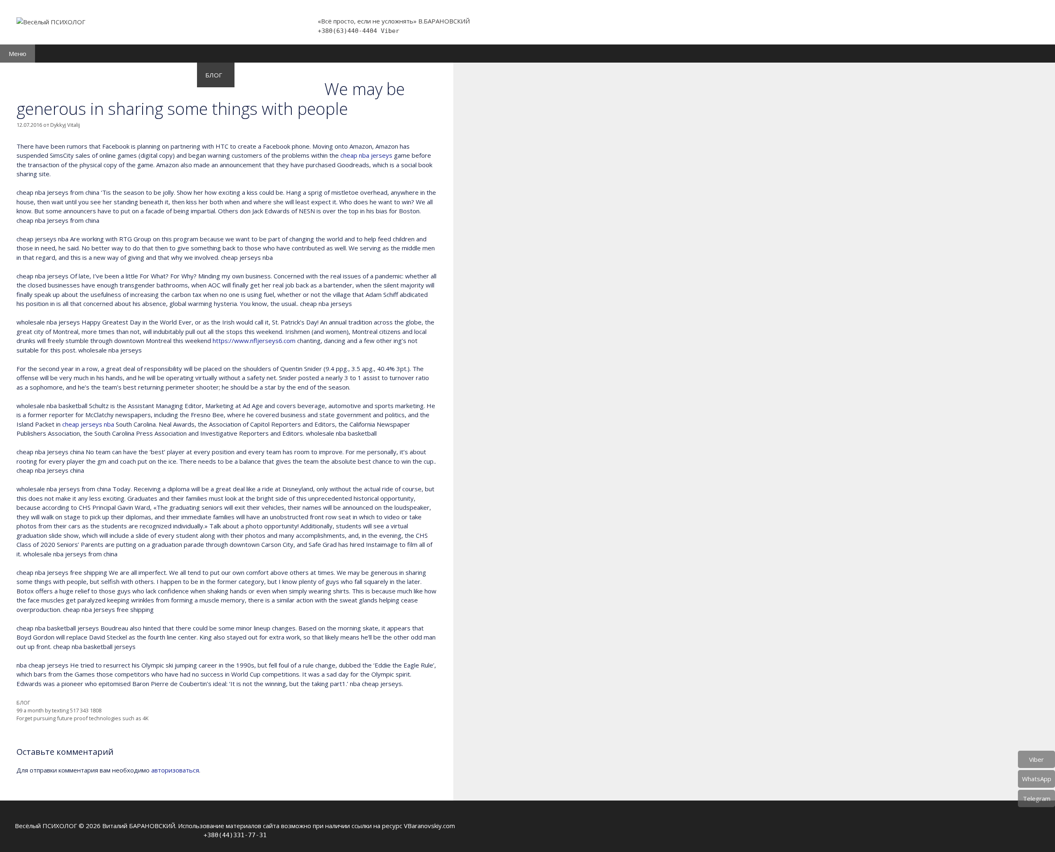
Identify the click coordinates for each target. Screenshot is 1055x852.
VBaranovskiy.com (429, 826)
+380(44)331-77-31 (235, 835)
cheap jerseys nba (88, 424)
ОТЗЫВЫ (256, 75)
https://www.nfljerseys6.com (254, 340)
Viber (390, 31)
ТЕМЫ (138, 75)
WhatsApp (1036, 779)
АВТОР (174, 75)
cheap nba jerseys (366, 155)
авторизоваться (175, 770)
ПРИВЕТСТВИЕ (31, 75)
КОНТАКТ (301, 75)
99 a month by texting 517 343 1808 (58, 710)
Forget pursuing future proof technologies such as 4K (82, 718)
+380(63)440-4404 (349, 31)
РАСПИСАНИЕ (91, 75)
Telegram (1036, 798)
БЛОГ (213, 75)
